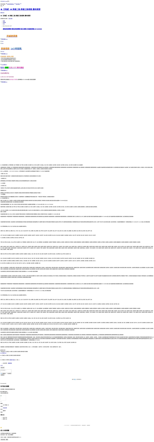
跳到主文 (2, 12)
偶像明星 (10, 363)
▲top (1, 365)
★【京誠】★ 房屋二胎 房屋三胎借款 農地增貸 (20, 9)
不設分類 (10, 18)
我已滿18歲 (3, 439)
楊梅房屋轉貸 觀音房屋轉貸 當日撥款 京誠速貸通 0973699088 (22, 29)
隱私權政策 (84, 425)
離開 (7, 439)
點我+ (12, 68)
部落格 (4, 22)
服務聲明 (88, 425)
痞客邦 (11, 359)
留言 (14, 359)
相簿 (4, 21)
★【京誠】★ (3, 353)
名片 (4, 23)
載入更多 (2, 367)
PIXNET (68, 425)
